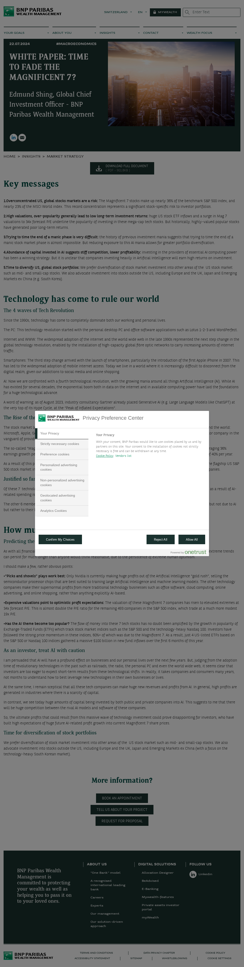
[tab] (61, 433)
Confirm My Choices (60, 539)
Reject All (160, 539)
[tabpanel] (150, 447)
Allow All (192, 539)
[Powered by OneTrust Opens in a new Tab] (188, 553)
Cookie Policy (104, 456)
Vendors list (123, 456)
